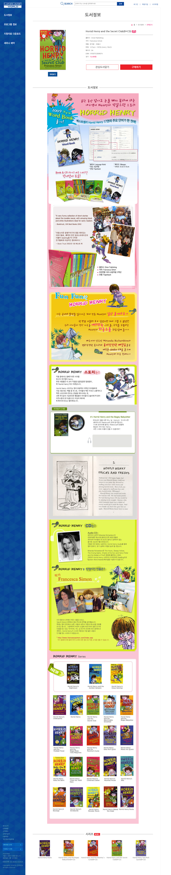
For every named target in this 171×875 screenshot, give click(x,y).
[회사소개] (12, 826)
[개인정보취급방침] (12, 840)
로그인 (136, 4)
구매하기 (136, 67)
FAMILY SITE (7, 849)
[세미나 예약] (12, 43)
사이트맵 (155, 4)
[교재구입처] (12, 834)
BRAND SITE (7, 844)
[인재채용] (12, 828)
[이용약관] (12, 837)
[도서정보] (12, 15)
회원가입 (145, 4)
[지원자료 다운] (12, 33)
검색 (120, 4)
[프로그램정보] (12, 24)
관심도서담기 (102, 67)
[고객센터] (12, 831)
